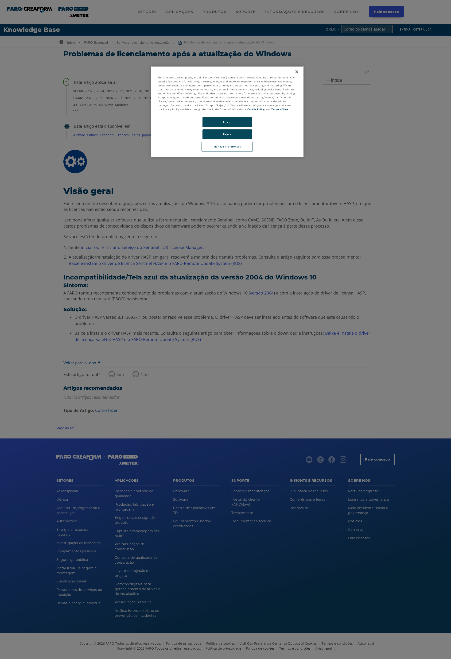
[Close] (297, 71)
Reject (227, 134)
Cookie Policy (255, 109)
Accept (227, 122)
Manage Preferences (227, 146)
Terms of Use (279, 109)
